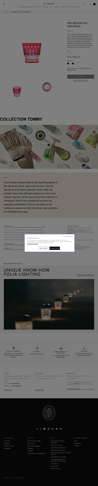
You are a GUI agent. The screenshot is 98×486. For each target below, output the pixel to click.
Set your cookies (43, 248)
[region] (49, 243)
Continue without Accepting (68, 236)
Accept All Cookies (54, 248)
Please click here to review (32, 244)
